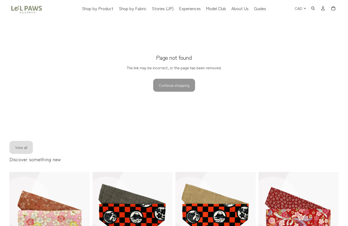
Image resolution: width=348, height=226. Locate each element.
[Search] (313, 8)
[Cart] (333, 8)
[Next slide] (83, 220)
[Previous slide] (16, 220)
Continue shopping (174, 85)
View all (21, 147)
